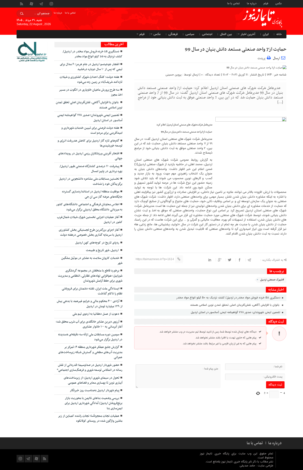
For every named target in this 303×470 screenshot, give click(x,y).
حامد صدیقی (248, 465)
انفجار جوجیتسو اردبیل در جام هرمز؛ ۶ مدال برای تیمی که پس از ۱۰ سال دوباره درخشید (91, 67)
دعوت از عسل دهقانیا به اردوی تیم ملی (95, 314)
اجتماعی (207, 34)
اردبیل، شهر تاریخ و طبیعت (102, 250)
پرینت (262, 58)
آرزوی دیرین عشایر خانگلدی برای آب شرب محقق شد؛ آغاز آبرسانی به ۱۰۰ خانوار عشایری (89, 324)
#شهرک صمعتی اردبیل (272, 280)
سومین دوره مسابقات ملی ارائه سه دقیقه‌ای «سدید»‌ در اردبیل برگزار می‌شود (90, 337)
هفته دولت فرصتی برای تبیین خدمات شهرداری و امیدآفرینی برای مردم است (91, 130)
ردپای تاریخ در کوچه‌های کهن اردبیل (97, 242)
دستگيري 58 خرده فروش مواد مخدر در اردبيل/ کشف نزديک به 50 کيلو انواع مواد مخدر (229, 297)
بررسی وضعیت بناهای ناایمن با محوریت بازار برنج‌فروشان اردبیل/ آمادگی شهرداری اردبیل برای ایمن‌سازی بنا (93, 403)
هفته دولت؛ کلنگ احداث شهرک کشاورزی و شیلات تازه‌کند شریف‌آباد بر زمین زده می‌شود (91, 80)
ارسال (276, 58)
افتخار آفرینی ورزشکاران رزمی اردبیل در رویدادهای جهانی (90, 156)
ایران (266, 34)
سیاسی (189, 34)
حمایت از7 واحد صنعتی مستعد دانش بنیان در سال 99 (235, 49)
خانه (279, 34)
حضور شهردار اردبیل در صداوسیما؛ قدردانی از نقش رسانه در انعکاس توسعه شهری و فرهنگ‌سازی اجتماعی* (89, 368)
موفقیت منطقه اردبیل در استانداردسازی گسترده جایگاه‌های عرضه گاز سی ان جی (92, 194)
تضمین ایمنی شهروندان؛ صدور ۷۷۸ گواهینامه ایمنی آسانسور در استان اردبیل (236, 312)
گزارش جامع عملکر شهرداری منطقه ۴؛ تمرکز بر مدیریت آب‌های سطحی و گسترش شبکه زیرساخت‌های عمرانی (90, 352)
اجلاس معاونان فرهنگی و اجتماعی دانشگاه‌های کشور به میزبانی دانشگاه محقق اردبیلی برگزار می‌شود (89, 207)
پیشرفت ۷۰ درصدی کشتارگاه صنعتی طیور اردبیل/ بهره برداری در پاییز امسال (91, 169)
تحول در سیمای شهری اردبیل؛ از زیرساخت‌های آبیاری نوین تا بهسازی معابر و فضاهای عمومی (93, 380)
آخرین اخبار (248, 34)
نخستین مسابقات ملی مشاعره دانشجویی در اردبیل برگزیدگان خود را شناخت (90, 181)
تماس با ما (233, 3)
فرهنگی (173, 34)
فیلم (265, 3)
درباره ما (251, 3)
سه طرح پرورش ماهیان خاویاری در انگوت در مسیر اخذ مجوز (90, 92)
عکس (278, 3)
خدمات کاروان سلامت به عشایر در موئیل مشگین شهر (91, 261)
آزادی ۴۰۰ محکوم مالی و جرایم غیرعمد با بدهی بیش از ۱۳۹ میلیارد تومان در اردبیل (89, 304)
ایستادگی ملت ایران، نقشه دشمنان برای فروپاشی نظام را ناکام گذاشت (92, 291)
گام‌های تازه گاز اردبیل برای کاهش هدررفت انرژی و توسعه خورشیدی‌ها (90, 143)
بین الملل (226, 34)
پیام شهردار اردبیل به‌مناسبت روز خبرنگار (94, 390)
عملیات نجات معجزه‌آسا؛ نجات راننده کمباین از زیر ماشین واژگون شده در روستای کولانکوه (90, 418)
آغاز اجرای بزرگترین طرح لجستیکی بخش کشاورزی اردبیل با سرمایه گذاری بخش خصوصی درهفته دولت (90, 232)
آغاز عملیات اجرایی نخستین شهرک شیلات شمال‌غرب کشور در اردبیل (89, 220)
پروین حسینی (173, 74)
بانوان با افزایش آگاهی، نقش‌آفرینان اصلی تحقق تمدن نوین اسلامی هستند (235, 305)
